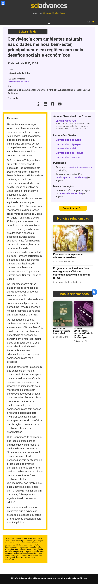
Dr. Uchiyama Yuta (66, 120)
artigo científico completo (79, 167)
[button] (38, 104)
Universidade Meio (66, 148)
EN (89, 22)
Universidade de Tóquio (69, 152)
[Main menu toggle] (49, 23)
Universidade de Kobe (18, 81)
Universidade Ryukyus (68, 144)
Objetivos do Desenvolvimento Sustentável (61, 330)
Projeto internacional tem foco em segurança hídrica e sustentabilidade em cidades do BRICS (71, 273)
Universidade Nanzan (68, 157)
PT (93, 22)
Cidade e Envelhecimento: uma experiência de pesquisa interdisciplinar (83, 333)
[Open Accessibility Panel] (3, 3)
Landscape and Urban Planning (71, 177)
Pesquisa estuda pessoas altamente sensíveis (68, 256)
